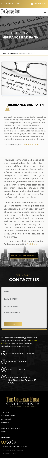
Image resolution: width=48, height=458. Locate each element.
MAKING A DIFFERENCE (10, 428)
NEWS (3, 432)
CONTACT (5, 422)
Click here (31, 244)
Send (13, 324)
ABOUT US (5, 412)
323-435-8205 (40, 4)
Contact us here (31, 144)
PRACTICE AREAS (8, 416)
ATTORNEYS (6, 419)
